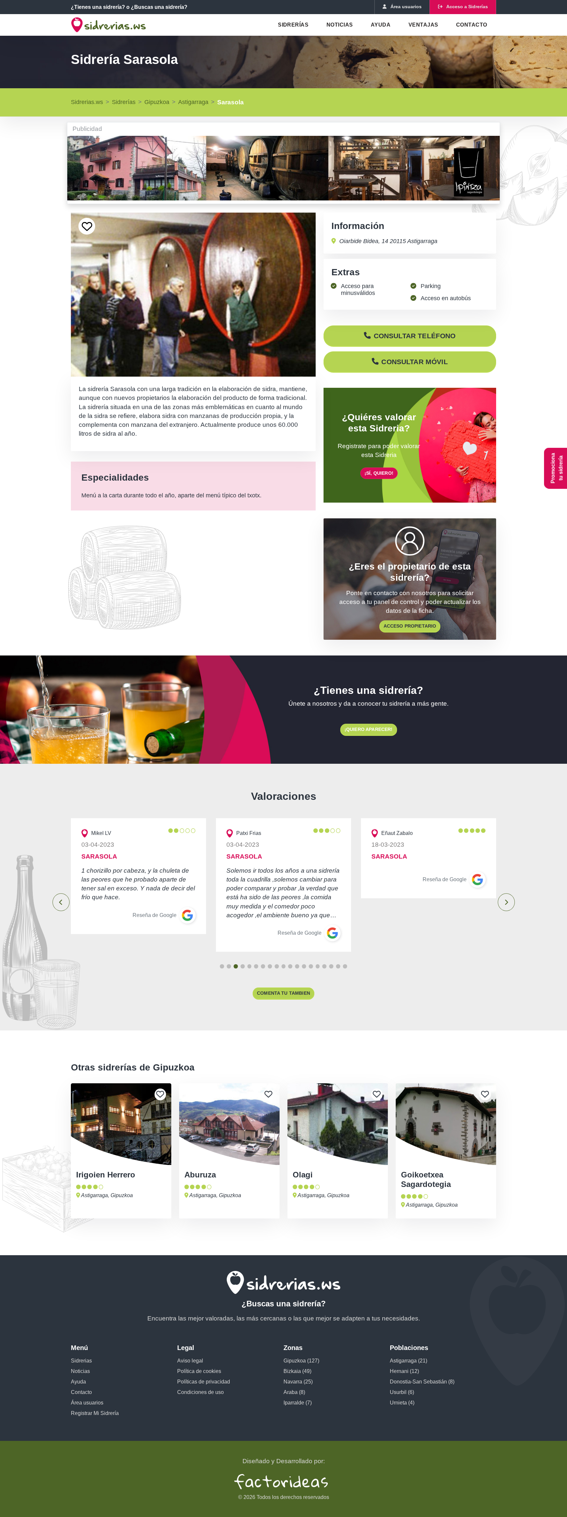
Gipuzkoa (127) (301, 1360)
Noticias (339, 25)
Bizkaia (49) (297, 1371)
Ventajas (423, 25)
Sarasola (230, 102)
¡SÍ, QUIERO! (379, 473)
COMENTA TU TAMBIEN (283, 993)
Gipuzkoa (156, 102)
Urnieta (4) (402, 1402)
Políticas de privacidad (203, 1381)
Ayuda (380, 25)
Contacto (471, 25)
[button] (222, 966)
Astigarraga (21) (408, 1360)
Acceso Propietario (410, 626)
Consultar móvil (414, 361)
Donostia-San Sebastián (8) (422, 1381)
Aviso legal (190, 1360)
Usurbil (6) (402, 1392)
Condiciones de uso (200, 1392)
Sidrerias (81, 1360)
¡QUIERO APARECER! (369, 729)
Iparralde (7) (298, 1402)
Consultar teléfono (415, 336)
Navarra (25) (298, 1381)
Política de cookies (199, 1371)
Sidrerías (293, 25)
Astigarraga (193, 102)
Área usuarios (87, 1402)
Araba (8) (294, 1392)
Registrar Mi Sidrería (95, 1413)
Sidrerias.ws (87, 102)
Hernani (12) (404, 1371)
